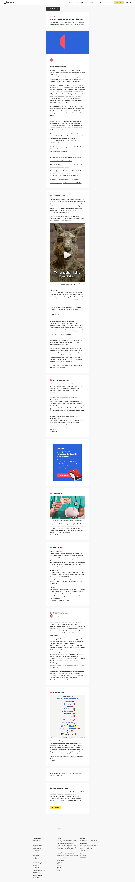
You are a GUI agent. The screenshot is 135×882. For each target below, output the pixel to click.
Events (96, 2)
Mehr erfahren (36, 877)
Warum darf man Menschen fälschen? (65, 157)
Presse (81, 853)
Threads (59, 869)
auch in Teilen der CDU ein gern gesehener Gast (68, 630)
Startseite (71, 2)
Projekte (91, 2)
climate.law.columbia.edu (57, 600)
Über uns (102, 2)
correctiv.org (8, 2)
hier (97, 840)
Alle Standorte (36, 872)
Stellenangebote (71, 848)
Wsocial (58, 870)
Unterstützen (119, 3)
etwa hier (63, 747)
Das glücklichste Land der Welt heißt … (65, 183)
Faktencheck (84, 2)
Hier (58, 853)
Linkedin (59, 864)
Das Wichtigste (61, 161)
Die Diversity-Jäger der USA (64, 179)
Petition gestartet (64, 216)
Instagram (59, 862)
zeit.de (52, 392)
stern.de (52, 412)
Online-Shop (36, 867)
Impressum (83, 855)
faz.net (52, 760)
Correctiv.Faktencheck (56, 534)
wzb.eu (61, 566)
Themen (77, 2)
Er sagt (76, 299)
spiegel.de (52, 566)
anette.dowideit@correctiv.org (58, 151)
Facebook (59, 867)
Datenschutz (83, 857)
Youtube (59, 865)
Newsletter (109, 2)
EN (127, 2)
